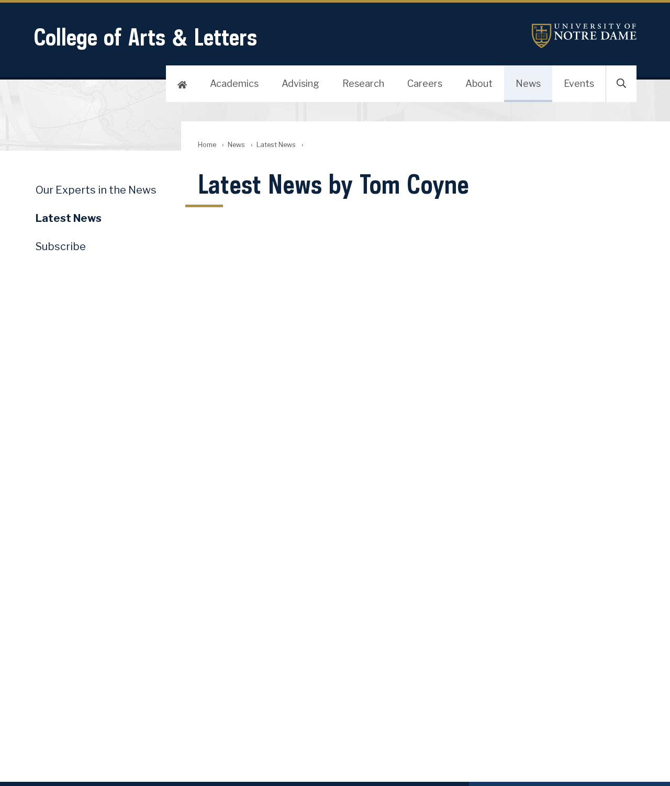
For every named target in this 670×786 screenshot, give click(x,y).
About (479, 83)
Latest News (276, 145)
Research (363, 83)
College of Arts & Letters (145, 37)
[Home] (182, 83)
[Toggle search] (621, 83)
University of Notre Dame (584, 36)
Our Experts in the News (96, 190)
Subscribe (61, 246)
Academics (234, 83)
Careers (424, 83)
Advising (300, 83)
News (528, 83)
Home (207, 145)
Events (579, 83)
